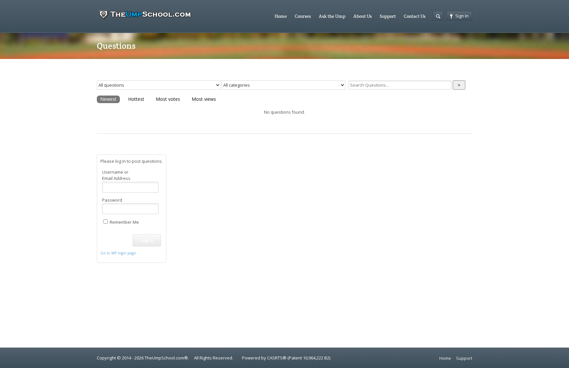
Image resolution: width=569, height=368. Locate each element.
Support (388, 16)
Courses (303, 16)
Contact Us (414, 16)
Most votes (168, 99)
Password (112, 200)
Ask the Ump (332, 16)
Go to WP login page (118, 252)
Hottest (136, 99)
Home (281, 16)
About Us (362, 16)
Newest (108, 99)
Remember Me (124, 222)
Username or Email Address (116, 175)
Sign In (462, 16)
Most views (204, 99)
